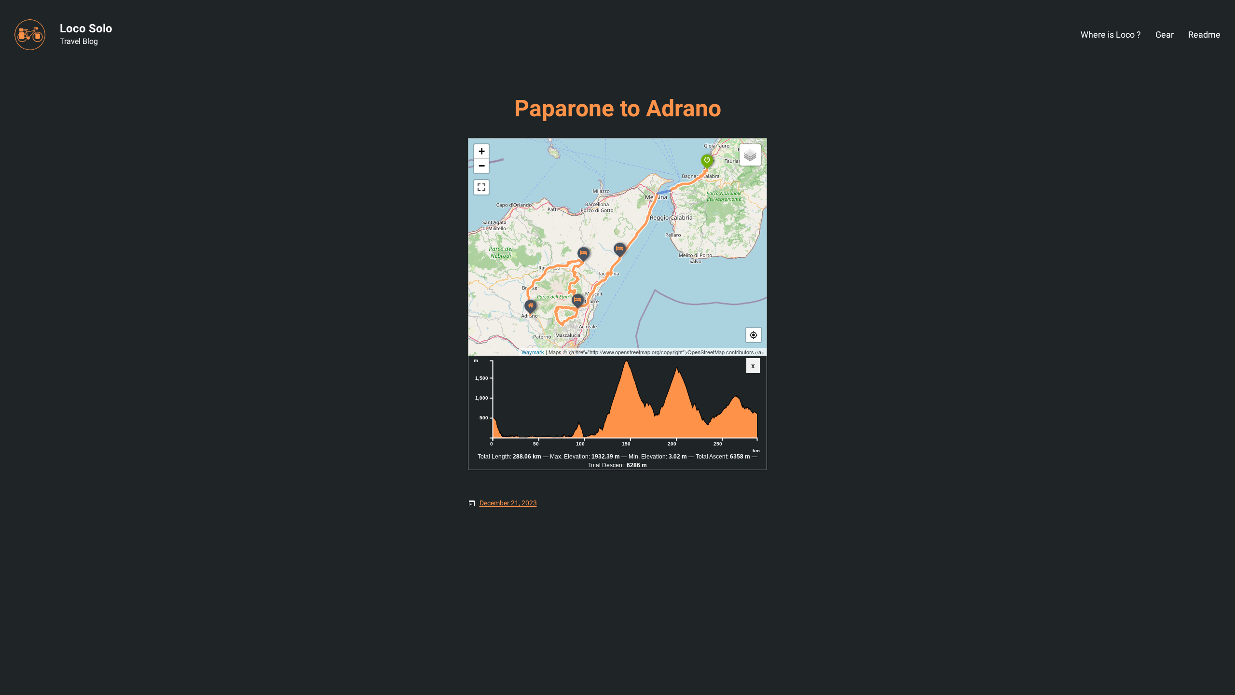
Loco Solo (86, 28)
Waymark (532, 352)
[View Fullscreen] (481, 187)
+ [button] (482, 151)
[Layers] (750, 155)
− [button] (482, 166)
